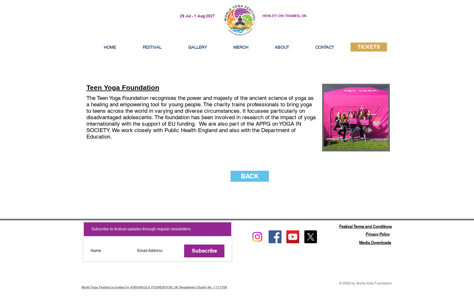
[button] (282, 47)
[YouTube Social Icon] (292, 236)
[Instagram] (257, 236)
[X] (310, 236)
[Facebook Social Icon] (275, 236)
